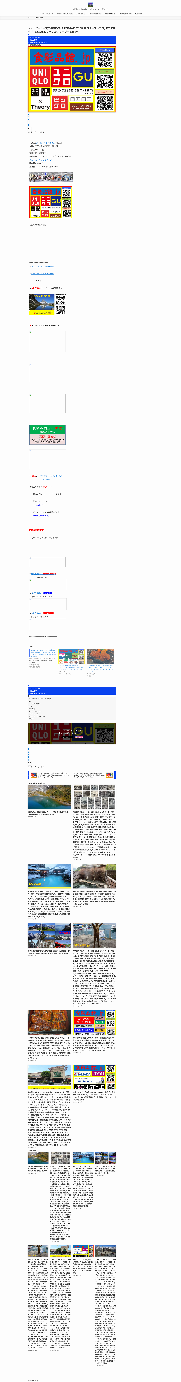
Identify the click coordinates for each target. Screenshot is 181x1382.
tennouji (31, 708)
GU (29, 701)
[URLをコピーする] (29, 129)
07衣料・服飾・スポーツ (37, 42)
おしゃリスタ (33, 713)
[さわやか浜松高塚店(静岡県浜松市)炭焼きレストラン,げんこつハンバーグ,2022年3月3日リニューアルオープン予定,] (100, 656)
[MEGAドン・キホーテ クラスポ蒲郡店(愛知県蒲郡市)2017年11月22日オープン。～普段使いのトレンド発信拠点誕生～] (43, 658)
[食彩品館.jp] (90, 5)
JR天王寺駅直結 (34, 703)
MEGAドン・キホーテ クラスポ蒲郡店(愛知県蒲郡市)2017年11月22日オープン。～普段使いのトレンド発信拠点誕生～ (43, 653)
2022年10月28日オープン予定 (39, 698)
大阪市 (31, 718)
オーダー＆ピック (35, 711)
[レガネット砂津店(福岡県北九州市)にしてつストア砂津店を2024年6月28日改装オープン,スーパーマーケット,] (71, 656)
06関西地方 (32, 40)
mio (30, 706)
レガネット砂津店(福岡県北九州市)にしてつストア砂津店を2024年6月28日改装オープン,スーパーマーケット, (72, 667)
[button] (28, 114)
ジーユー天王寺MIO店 (36, 716)
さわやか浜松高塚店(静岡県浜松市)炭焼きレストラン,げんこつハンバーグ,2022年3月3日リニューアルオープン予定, (101, 668)
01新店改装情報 (34, 37)
